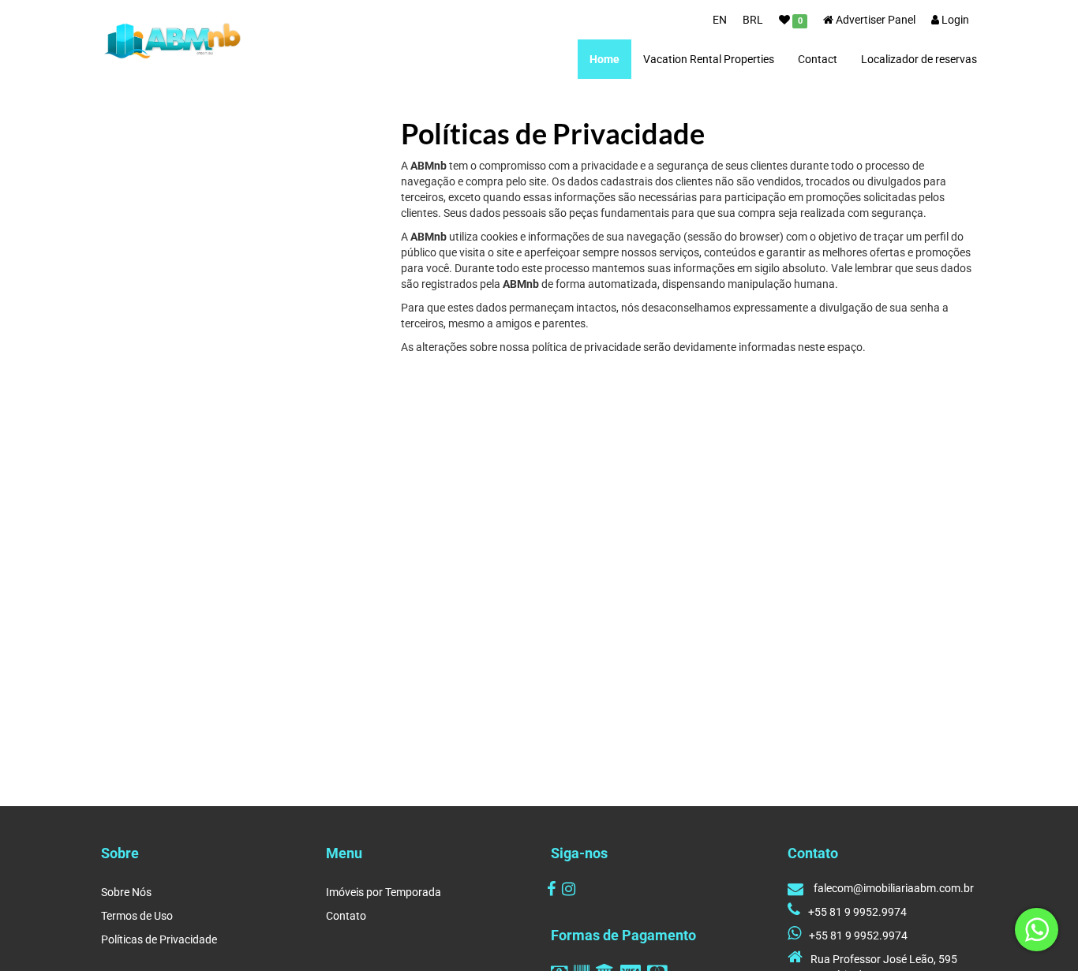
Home (604, 59)
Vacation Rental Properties (708, 59)
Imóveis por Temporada (383, 892)
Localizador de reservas (919, 59)
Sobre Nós (126, 892)
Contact (817, 59)
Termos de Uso (137, 915)
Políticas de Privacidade (159, 939)
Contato (346, 915)
